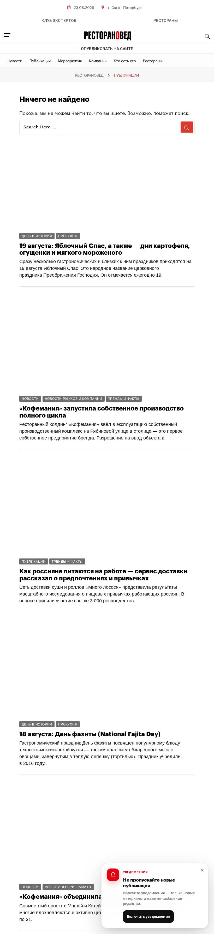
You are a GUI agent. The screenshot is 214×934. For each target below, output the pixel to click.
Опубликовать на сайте (107, 48)
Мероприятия (70, 60)
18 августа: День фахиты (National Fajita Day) (89, 734)
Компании (97, 60)
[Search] (207, 36)
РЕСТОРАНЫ (165, 20)
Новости (15, 60)
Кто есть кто (125, 60)
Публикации (40, 60)
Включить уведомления (148, 916)
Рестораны (152, 60)
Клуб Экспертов (58, 20)
